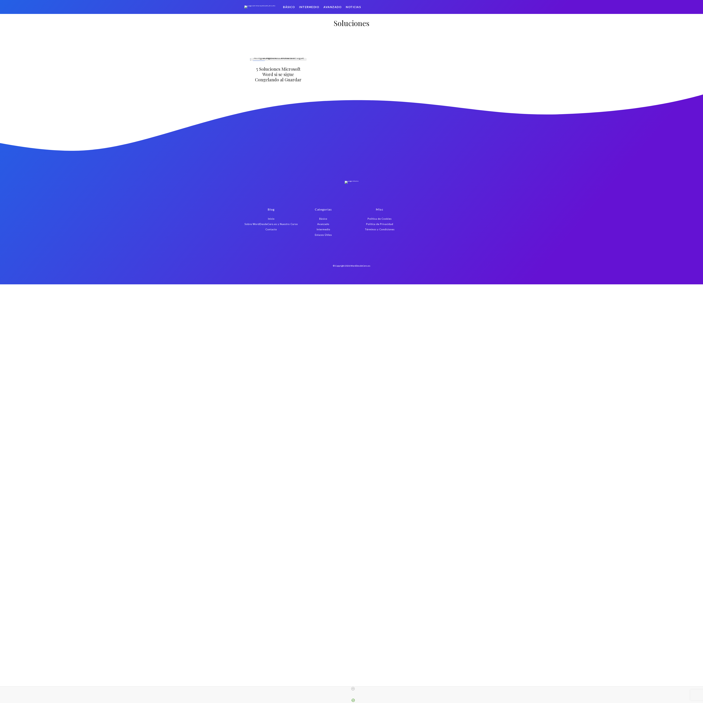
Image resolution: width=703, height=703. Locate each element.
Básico (289, 7)
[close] (353, 688)
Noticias (353, 7)
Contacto (271, 229)
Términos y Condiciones (380, 229)
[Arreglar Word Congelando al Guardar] (278, 59)
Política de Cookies (380, 218)
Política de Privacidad (379, 224)
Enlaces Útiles (323, 234)
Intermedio (309, 7)
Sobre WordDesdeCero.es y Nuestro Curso (271, 224)
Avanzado (332, 7)
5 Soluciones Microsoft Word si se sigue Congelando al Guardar (278, 74)
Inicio (271, 218)
